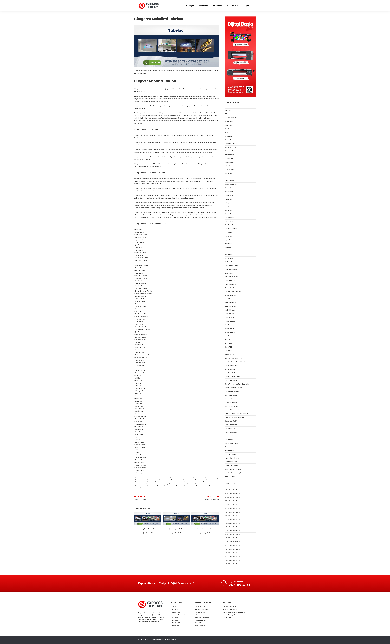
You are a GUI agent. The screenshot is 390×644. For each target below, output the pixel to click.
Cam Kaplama (229, 214)
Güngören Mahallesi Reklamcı (144, 482)
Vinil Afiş (227, 339)
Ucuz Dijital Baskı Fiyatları (233, 376)
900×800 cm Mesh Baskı (232, 493)
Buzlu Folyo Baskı (230, 151)
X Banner (227, 206)
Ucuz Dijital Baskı (230, 373)
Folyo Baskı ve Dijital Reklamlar (234, 417)
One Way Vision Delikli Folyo (233, 358)
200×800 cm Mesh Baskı (232, 523)
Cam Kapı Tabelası (230, 439)
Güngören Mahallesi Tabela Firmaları (155, 484)
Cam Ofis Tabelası (230, 436)
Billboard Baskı (229, 155)
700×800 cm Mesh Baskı (232, 501)
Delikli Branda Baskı (231, 317)
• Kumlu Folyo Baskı (201, 609)
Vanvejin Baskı (229, 354)
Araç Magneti (229, 191)
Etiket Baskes (229, 273)
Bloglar (233, 483)
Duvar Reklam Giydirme (232, 265)
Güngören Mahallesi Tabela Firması (179, 484)
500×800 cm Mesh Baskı (232, 508)
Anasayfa (190, 6)
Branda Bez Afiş (229, 328)
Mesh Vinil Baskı (230, 310)
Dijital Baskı (231, 6)
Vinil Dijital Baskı (230, 299)
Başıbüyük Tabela (148, 529)
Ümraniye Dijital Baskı (207, 639)
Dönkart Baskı (229, 188)
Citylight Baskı (229, 158)
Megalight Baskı (229, 162)
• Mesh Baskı (175, 617)
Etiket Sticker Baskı (231, 269)
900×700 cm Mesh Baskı (232, 534)
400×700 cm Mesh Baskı (232, 553)
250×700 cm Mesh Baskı (232, 560)
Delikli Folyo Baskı (230, 280)
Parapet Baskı (229, 195)
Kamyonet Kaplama (230, 399)
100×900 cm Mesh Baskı (232, 490)
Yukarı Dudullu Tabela (205, 529)
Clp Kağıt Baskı (229, 169)
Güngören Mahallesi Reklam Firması (146, 480)
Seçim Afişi (228, 243)
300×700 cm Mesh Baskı (232, 556)
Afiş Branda (228, 343)
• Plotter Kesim (200, 612)
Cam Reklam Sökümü (231, 380)
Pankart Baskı (229, 236)
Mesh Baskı (228, 125)
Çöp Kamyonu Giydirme (232, 406)
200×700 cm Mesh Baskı (232, 564)
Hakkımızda (203, 6)
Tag (240, 639)
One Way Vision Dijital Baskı (233, 291)
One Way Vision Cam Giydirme (234, 473)
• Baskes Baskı (175, 612)
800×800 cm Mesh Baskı (232, 497)
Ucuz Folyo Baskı (230, 369)
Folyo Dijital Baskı (230, 284)
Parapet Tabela (229, 447)
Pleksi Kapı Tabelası (231, 432)
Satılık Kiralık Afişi (230, 258)
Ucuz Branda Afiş (230, 336)
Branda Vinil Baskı (230, 332)
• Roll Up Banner (200, 620)
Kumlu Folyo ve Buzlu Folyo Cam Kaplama (237, 384)
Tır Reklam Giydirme (231, 402)
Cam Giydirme (229, 210)
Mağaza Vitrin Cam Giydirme (233, 387)
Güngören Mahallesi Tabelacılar (194, 486)
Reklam (218, 639)
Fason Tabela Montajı (231, 424)
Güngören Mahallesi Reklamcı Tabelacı (167, 482)
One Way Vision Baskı (231, 118)
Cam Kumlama (229, 217)
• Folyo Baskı (175, 609)
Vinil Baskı (228, 129)
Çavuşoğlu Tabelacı (176, 529)
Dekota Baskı (229, 173)
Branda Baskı (229, 132)
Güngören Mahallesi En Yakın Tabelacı (179, 478)
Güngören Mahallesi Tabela (190, 482)
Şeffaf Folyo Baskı (230, 140)
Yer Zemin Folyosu (230, 262)
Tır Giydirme (228, 232)
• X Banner (198, 622)
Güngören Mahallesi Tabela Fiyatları (204, 484)
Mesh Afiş (228, 247)
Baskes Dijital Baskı (231, 288)
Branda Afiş (228, 136)
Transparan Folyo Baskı (232, 143)
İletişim (246, 6)
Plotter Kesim (229, 199)
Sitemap (230, 639)
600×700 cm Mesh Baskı (232, 545)
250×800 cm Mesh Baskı (232, 519)
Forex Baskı (228, 177)
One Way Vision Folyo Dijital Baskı (235, 362)
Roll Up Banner (229, 203)
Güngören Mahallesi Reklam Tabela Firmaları (197, 480)
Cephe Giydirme (229, 221)
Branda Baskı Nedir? (231, 421)
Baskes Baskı (229, 121)
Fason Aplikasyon (230, 428)
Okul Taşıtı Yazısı (230, 225)
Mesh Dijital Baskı (230, 302)
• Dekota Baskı (200, 615)
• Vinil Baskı (174, 620)
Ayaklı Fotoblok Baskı (231, 184)
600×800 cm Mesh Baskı (232, 505)
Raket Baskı (228, 166)
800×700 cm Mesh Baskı (232, 538)
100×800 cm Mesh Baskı (232, 530)
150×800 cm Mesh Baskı (232, 527)
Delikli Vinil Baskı (230, 313)
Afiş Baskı (228, 251)
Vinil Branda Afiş (230, 325)
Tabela (224, 639)
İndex (250, 639)
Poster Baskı (229, 254)
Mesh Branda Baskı (231, 306)
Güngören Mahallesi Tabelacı (173, 486)
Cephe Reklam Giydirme (232, 391)
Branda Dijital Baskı (231, 295)
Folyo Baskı (228, 114)
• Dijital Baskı (175, 607)
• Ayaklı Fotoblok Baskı (202, 617)
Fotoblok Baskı (229, 180)
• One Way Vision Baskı (178, 615)
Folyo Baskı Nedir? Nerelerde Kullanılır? (236, 413)
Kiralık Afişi (228, 350)
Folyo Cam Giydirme (231, 476)
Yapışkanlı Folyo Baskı (232, 276)
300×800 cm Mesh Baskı (232, 516)
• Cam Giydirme (200, 625)
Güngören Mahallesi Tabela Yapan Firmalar (148, 486)
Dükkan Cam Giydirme (231, 465)
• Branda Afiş (175, 625)
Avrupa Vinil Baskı (230, 321)
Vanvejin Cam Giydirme (232, 458)
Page (245, 639)
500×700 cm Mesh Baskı (232, 549)
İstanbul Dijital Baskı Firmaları (234, 410)
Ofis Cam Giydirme (230, 454)
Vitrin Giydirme (229, 450)
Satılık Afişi (228, 347)
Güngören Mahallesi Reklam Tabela (169, 480)
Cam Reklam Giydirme (231, 395)
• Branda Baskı (175, 622)
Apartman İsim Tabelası (232, 443)
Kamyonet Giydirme (231, 228)
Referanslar (217, 6)
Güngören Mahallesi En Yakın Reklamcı (153, 478)
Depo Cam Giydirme (231, 461)
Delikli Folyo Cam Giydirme (233, 469)
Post (236, 639)
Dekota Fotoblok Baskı (231, 365)
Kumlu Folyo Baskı (230, 147)
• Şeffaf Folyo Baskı (201, 607)
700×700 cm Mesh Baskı (232, 541)
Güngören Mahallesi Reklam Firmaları (204, 478)
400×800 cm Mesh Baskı (232, 512)
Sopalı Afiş (228, 240)
